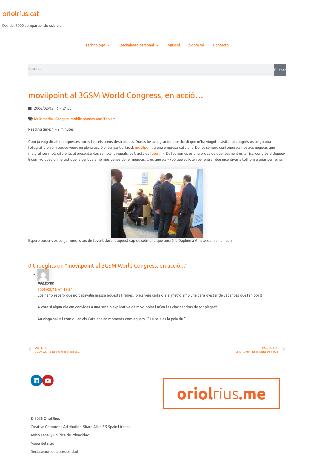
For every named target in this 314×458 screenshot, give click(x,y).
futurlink (157, 153)
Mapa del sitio (42, 443)
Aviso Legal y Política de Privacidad (60, 435)
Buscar (280, 70)
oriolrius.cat (20, 13)
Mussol (174, 45)
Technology (95, 45)
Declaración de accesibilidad (54, 451)
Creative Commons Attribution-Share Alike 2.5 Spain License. (81, 427)
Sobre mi (196, 45)
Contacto (221, 45)
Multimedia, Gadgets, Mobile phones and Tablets (75, 119)
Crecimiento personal (136, 45)
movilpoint (144, 147)
